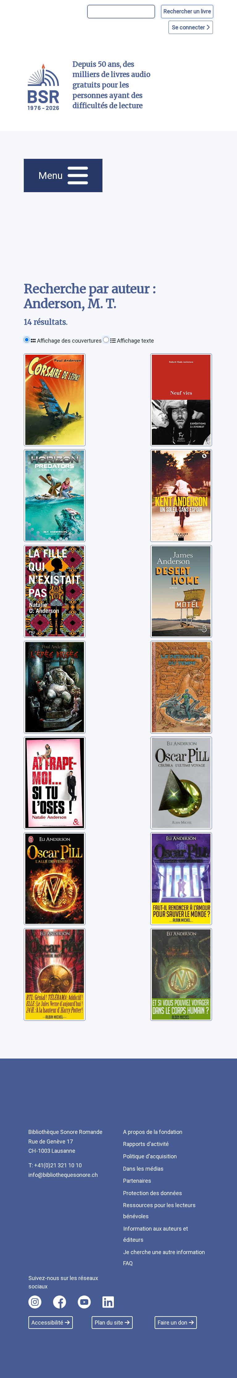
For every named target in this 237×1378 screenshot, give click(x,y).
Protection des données (152, 1193)
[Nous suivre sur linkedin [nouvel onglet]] (108, 1302)
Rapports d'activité (146, 1144)
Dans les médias (143, 1168)
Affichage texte (135, 340)
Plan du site (109, 1322)
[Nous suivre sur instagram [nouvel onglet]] (34, 1302)
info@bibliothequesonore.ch (63, 1175)
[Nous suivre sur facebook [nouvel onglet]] (59, 1302)
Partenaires (137, 1180)
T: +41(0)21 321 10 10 (55, 1165)
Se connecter (189, 27)
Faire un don (172, 1322)
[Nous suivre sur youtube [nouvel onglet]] (84, 1302)
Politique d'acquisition (150, 1156)
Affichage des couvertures (69, 340)
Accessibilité (47, 1322)
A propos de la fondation (152, 1132)
